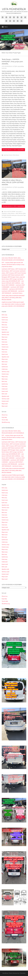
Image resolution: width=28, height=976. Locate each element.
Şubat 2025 (5, 317)
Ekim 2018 (4, 393)
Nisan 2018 (4, 406)
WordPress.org (6, 422)
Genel (5, 211)
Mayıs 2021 (4, 349)
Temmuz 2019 (5, 371)
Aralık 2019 (4, 369)
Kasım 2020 (5, 354)
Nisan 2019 (4, 379)
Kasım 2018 (5, 391)
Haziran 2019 (5, 374)
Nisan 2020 (5, 361)
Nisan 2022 (4, 337)
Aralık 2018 (4, 389)
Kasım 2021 (5, 344)
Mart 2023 (4, 324)
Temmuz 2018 (5, 398)
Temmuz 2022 (5, 334)
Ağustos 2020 (5, 357)
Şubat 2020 (5, 366)
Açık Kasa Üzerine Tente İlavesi (11, 155)
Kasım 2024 (5, 319)
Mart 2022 (4, 339)
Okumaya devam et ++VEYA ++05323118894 (13, 149)
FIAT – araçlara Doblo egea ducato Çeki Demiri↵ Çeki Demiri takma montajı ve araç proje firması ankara (13, 264)
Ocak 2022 (4, 342)
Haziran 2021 (5, 347)
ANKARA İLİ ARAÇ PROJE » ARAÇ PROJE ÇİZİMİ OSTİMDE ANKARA (13, 182)
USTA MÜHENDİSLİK (14, 9)
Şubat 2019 (5, 384)
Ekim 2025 (4, 314)
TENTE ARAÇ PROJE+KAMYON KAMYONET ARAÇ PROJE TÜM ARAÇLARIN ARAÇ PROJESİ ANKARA (13, 297)
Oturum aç (4, 415)
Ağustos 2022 (5, 332)
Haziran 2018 (5, 401)
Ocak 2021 (4, 352)
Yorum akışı (5, 419)
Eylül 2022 (4, 329)
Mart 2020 (4, 364)
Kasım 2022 (5, 327)
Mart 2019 (4, 381)
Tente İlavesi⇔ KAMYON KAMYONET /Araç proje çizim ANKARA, (12, 61)
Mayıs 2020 (5, 359)
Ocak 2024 (4, 322)
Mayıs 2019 (5, 376)
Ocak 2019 (4, 386)
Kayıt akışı (4, 417)
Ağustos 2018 (5, 396)
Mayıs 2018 (5, 403)
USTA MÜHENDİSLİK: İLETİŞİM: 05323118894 (13, 66)
